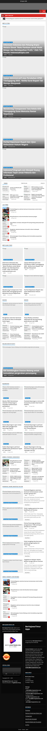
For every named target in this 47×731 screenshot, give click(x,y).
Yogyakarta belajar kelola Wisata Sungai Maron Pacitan (12, 566)
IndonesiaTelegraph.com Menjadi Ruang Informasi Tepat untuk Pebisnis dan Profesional (21, 172)
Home (19, 729)
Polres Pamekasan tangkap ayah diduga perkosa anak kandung (5, 336)
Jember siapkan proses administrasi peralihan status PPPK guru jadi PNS (5, 478)
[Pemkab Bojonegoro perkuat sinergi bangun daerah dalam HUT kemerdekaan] (34, 416)
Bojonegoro (6, 398)
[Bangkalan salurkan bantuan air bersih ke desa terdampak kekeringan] (12, 309)
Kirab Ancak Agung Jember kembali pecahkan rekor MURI (5, 471)
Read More (28, 505)
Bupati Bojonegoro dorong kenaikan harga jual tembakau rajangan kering (34, 448)
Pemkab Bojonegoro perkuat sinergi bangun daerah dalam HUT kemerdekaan (33, 426)
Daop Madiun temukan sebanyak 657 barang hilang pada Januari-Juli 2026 (5, 224)
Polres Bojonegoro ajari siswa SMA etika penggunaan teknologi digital (11, 426)
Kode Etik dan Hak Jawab (31, 719)
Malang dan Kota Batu (8, 368)
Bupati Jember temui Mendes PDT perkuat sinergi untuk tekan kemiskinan (27, 471)
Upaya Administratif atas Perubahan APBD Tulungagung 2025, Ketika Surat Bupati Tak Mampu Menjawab (23, 80)
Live (44, 11)
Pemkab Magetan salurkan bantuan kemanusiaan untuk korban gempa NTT (25, 18)
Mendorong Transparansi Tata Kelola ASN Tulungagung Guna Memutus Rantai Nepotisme (22, 111)
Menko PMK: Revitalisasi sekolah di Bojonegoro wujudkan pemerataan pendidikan (10, 403)
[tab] (4, 183)
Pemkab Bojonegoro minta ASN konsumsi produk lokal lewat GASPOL (34, 402)
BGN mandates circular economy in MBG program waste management (27, 189)
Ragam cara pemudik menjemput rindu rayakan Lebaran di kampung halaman (27, 197)
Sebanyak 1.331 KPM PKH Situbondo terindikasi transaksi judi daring (27, 478)
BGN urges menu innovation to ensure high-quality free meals (5, 197)
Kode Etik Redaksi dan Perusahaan (33, 722)
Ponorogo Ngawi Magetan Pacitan (10, 502)
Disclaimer (27, 710)
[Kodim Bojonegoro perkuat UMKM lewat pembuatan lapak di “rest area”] (12, 438)
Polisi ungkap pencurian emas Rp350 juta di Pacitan (12, 514)
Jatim (27, 729)
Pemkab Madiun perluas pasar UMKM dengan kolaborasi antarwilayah (27, 328)
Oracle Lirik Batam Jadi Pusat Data (5, 189)
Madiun (26, 314)
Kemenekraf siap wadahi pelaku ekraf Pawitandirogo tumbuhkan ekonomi (27, 336)
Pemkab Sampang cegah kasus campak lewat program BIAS (5, 328)
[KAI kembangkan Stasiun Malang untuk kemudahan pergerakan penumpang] (23, 361)
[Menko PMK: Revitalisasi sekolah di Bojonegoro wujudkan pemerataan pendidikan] (12, 393)
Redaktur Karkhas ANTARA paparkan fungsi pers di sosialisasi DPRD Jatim (27, 463)
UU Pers (27, 724)
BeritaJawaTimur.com (8, 42)
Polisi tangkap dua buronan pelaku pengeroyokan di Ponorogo (12, 548)
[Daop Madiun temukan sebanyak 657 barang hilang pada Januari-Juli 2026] (34, 309)
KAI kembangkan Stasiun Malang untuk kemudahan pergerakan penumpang (5, 237)
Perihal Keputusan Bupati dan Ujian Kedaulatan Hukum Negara (19, 143)
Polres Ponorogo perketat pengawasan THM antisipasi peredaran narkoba (12, 530)
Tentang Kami (28, 716)
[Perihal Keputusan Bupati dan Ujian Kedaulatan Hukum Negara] (23, 133)
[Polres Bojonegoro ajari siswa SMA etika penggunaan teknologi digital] (12, 416)
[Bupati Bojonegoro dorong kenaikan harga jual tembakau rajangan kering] (34, 438)
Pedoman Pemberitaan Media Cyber (33, 713)
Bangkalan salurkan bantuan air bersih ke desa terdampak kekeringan (5, 230)
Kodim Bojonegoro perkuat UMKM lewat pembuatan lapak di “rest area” (12, 448)
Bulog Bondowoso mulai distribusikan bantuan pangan (5, 217)
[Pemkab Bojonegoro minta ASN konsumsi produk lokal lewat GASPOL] (34, 393)
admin (5, 54)
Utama (23, 729)
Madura (5, 314)
